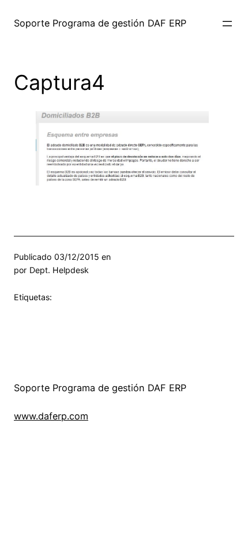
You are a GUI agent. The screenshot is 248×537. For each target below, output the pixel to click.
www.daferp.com (51, 416)
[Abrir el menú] (227, 24)
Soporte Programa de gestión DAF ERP (100, 23)
